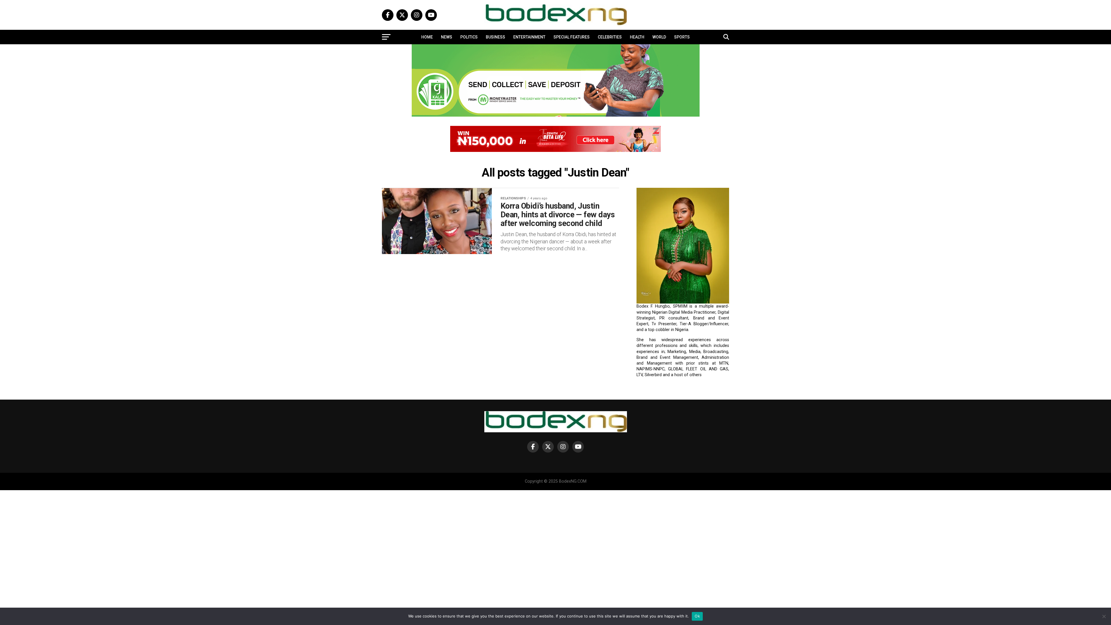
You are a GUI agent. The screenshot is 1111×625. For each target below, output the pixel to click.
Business (495, 37)
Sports (682, 37)
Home (427, 37)
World (659, 37)
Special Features (571, 37)
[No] (1104, 616)
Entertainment (529, 37)
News (446, 37)
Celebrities (610, 37)
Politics (469, 37)
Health (637, 37)
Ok (697, 616)
